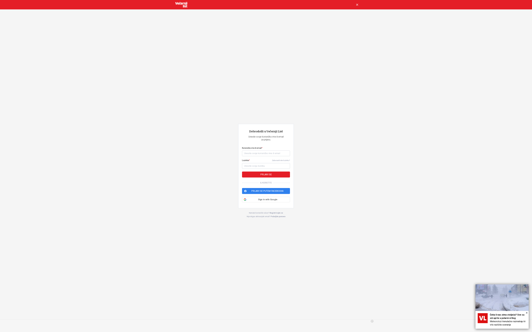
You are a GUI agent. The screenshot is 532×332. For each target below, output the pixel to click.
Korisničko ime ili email (252, 148)
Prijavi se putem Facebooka (267, 191)
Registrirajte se (276, 213)
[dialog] (502, 306)
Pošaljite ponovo (278, 216)
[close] (372, 321)
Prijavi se (266, 174)
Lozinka (245, 160)
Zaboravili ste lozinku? (281, 160)
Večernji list (181, 4)
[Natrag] (357, 4)
